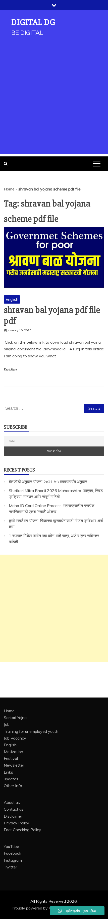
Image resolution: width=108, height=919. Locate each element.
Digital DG (33, 22)
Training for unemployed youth (31, 731)
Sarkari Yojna (15, 717)
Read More (10, 369)
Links (8, 772)
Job (7, 724)
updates (11, 778)
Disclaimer (13, 816)
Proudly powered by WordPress (41, 907)
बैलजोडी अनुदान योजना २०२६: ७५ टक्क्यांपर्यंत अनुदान (48, 481)
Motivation (13, 751)
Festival (11, 758)
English (12, 299)
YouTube (11, 846)
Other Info (13, 785)
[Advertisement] (54, 100)
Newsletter (14, 765)
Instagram (13, 860)
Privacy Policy (16, 822)
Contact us (13, 809)
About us (12, 802)
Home (9, 188)
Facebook (12, 853)
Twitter (10, 866)
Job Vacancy (15, 738)
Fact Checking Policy (22, 829)
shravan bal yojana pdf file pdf (52, 315)
